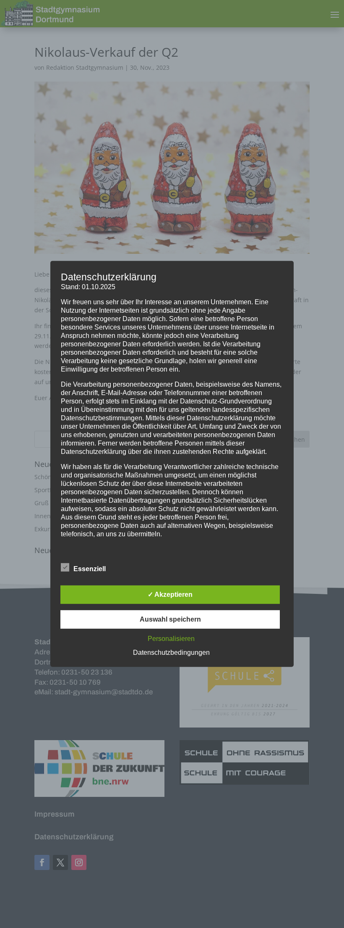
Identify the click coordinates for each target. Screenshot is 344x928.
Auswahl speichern (170, 619)
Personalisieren (171, 638)
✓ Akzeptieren (170, 594)
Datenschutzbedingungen (171, 652)
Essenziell (89, 568)
